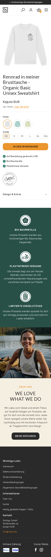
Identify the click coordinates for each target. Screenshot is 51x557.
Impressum (8, 466)
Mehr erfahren (25, 436)
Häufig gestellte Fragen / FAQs (18, 509)
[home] (5, 10)
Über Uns (7, 499)
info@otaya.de (10, 532)
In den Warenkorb (25, 146)
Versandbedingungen (13, 482)
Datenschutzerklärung (13, 472)
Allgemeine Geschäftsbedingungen (20, 488)
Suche (6, 504)
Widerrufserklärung (12, 477)
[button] (23, 10)
